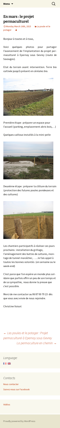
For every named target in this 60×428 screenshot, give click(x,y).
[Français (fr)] (4, 363)
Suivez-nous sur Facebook (16, 389)
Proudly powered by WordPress (19, 421)
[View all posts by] (16, 29)
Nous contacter (11, 384)
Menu (6, 3)
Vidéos (6, 404)
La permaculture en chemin (37, 343)
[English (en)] (9, 363)
